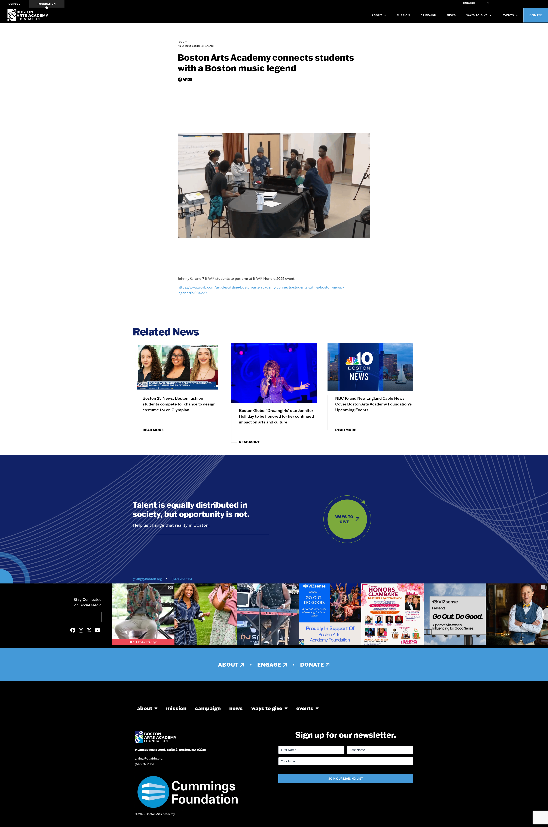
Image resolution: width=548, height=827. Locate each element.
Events (508, 15)
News (451, 15)
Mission (403, 15)
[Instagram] (81, 630)
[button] (180, 79)
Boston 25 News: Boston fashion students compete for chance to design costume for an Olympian (179, 404)
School (14, 3)
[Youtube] (97, 630)
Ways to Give (477, 15)
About (377, 15)
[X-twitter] (89, 630)
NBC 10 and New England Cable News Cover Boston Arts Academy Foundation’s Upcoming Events (373, 404)
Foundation (47, 3)
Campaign (428, 15)
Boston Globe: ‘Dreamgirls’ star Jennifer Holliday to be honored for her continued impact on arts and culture (276, 416)
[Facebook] (73, 630)
